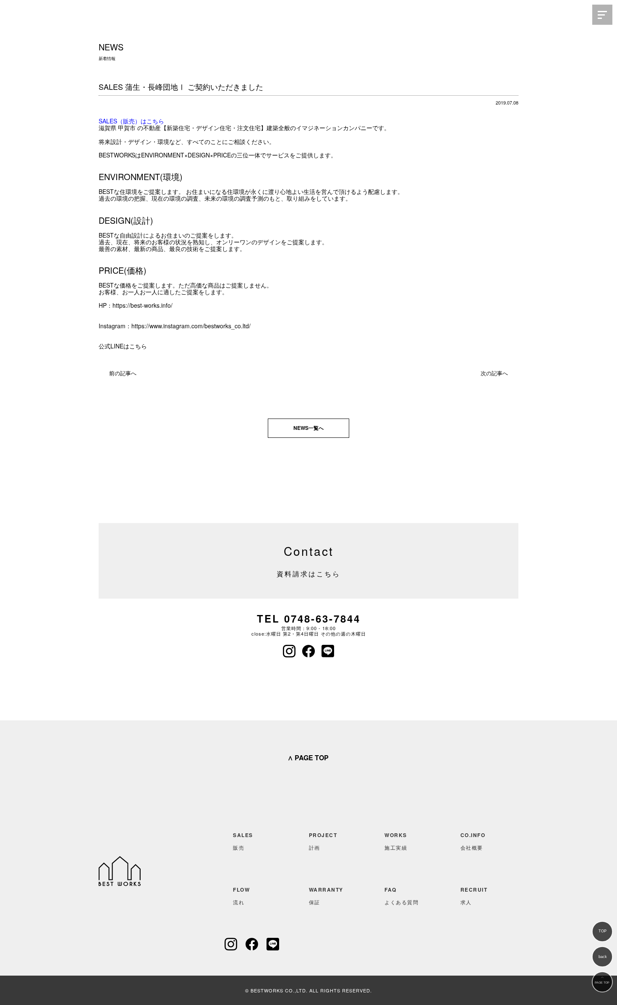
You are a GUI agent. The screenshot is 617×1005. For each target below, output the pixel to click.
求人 (474, 896)
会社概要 (473, 841)
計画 (323, 841)
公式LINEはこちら (123, 346)
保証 (326, 896)
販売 (243, 841)
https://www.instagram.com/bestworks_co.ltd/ (191, 326)
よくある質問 (401, 896)
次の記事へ (494, 373)
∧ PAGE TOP (308, 757)
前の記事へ (122, 373)
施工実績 (395, 841)
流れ (241, 896)
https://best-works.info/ (142, 305)
